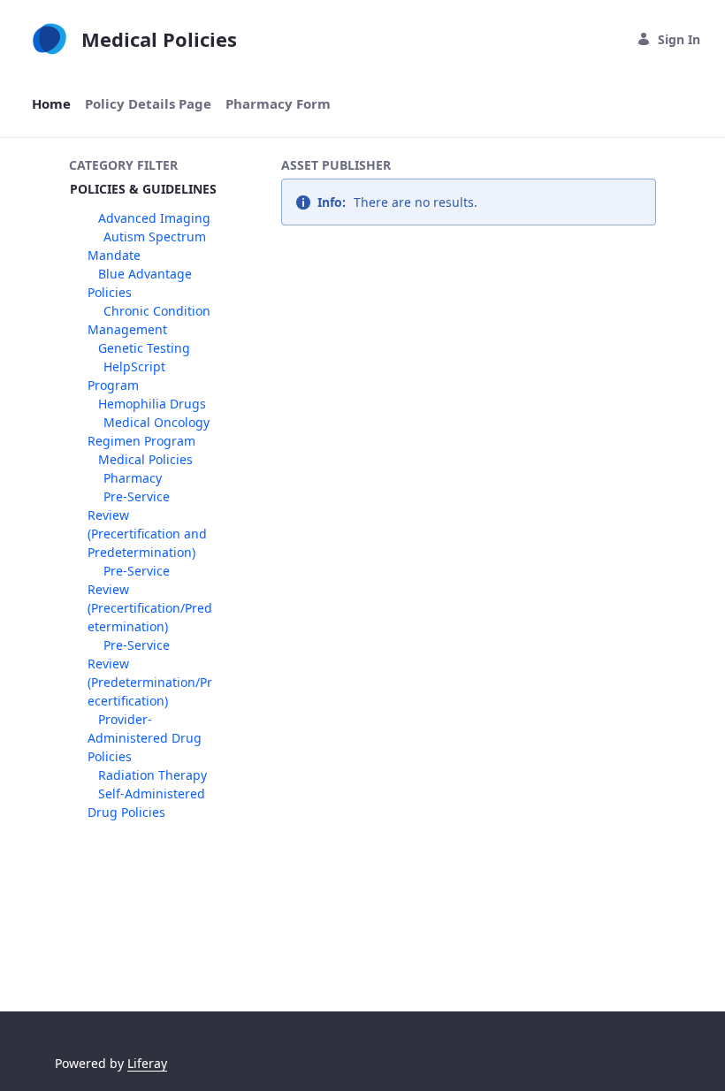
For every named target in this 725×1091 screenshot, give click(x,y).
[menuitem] (51, 104)
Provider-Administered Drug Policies (145, 738)
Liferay (147, 1063)
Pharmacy (132, 477)
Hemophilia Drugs (152, 403)
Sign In (679, 39)
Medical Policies (145, 459)
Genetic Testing (144, 348)
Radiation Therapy (152, 775)
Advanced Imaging (154, 218)
